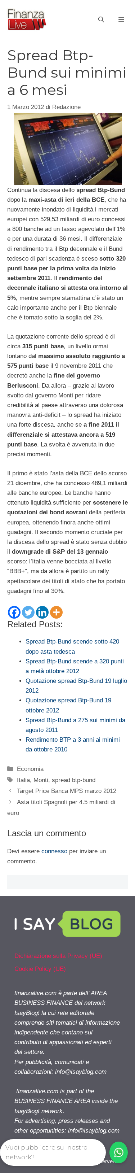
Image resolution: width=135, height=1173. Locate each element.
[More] (56, 612)
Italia (23, 780)
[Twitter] (28, 612)
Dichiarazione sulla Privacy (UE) (58, 955)
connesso (54, 851)
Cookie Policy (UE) (40, 968)
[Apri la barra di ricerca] (101, 20)
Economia (30, 769)
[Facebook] (14, 612)
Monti (40, 780)
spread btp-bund (73, 780)
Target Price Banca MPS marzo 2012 (66, 791)
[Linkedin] (42, 612)
